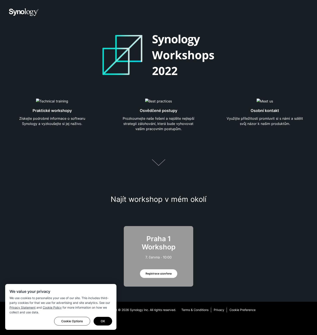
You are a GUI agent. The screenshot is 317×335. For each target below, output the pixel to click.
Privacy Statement (22, 307)
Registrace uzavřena (159, 273)
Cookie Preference (242, 310)
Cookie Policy (52, 307)
